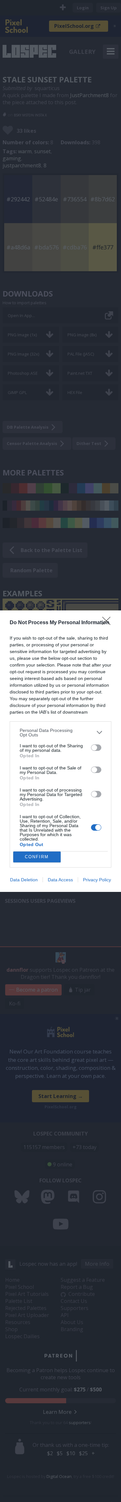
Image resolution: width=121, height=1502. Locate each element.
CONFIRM (37, 856)
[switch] (96, 747)
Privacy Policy (97, 879)
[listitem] (60, 732)
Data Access (60, 879)
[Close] (108, 623)
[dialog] (60, 751)
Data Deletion (24, 879)
